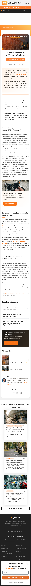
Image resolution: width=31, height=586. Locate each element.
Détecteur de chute (20, 556)
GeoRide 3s (4, 551)
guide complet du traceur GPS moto (14, 293)
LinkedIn (25, 382)
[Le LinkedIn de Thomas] (4, 380)
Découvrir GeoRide (11, 343)
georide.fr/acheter (20, 74)
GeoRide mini (4, 548)
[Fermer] (28, 563)
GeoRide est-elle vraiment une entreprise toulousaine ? (15, 309)
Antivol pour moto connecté (22, 559)
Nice (3, 226)
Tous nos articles (15, 508)
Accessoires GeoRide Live (7, 553)
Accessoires (4, 556)
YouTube (9, 384)
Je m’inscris (21, 540)
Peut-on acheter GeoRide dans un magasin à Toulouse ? (15, 315)
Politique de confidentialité (16, 582)
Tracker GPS (18, 551)
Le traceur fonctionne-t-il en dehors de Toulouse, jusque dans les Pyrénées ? (15, 323)
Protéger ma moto (10, 203)
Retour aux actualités (8, 27)
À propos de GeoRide (21, 548)
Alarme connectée (20, 553)
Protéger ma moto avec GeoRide (15, 59)
